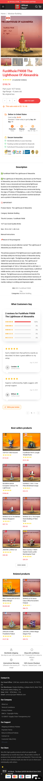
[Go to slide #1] (6, 62)
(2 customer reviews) (19, 80)
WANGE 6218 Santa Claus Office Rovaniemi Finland (30, 601)
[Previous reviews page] (28, 413)
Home (3, 14)
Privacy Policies (7, 710)
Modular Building (14, 14)
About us (5, 704)
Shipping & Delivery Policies (11, 727)
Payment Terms (7, 730)
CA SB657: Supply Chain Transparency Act (16, 716)
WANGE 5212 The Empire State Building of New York (31, 519)
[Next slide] (38, 36)
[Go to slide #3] (29, 62)
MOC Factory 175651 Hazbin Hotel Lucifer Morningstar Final (30, 552)
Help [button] (39, 778)
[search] (36, 6)
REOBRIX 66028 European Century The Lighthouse (10, 486)
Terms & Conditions (8, 707)
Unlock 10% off (4, 771)
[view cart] (40, 6)
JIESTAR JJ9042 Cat (10, 550)
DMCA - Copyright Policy (10, 713)
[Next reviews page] (38, 413)
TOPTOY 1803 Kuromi (10, 452)
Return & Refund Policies (10, 733)
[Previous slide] (4, 36)
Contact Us (5, 736)
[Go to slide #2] (17, 62)
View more (21, 565)
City (21, 291)
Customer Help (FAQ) (9, 739)
